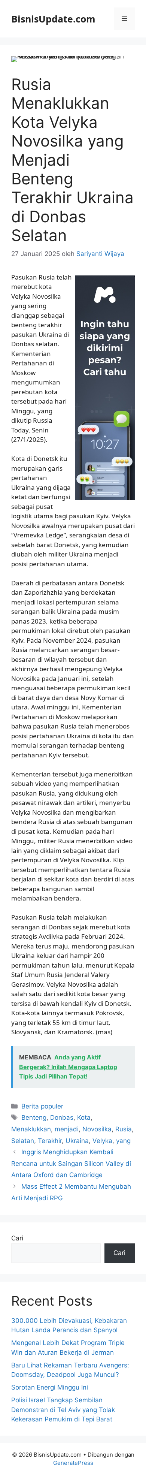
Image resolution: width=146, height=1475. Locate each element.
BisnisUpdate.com (53, 18)
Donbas (61, 1117)
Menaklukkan (31, 1129)
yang (123, 1140)
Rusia (123, 1129)
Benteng (33, 1117)
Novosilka (97, 1129)
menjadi (67, 1129)
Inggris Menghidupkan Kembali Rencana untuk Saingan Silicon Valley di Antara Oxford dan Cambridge (71, 1163)
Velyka (102, 1140)
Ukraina (77, 1140)
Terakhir (50, 1140)
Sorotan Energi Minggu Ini (49, 1387)
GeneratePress (73, 1462)
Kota (84, 1117)
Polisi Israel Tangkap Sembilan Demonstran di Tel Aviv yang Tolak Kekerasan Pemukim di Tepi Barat (63, 1409)
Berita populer (42, 1106)
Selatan (22, 1140)
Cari (17, 1238)
